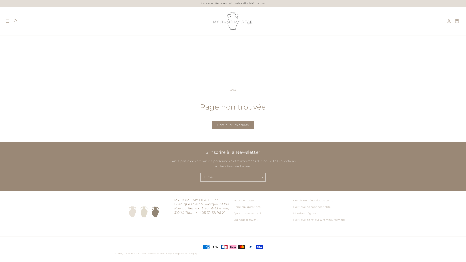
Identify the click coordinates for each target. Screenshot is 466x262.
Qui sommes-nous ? (247, 213)
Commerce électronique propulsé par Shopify (172, 253)
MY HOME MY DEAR (135, 253)
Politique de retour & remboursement (319, 219)
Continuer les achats (233, 125)
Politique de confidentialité (312, 207)
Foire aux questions (247, 207)
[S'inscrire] (261, 177)
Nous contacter (244, 200)
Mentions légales (305, 213)
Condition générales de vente (313, 200)
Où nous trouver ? (246, 219)
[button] (8, 21)
